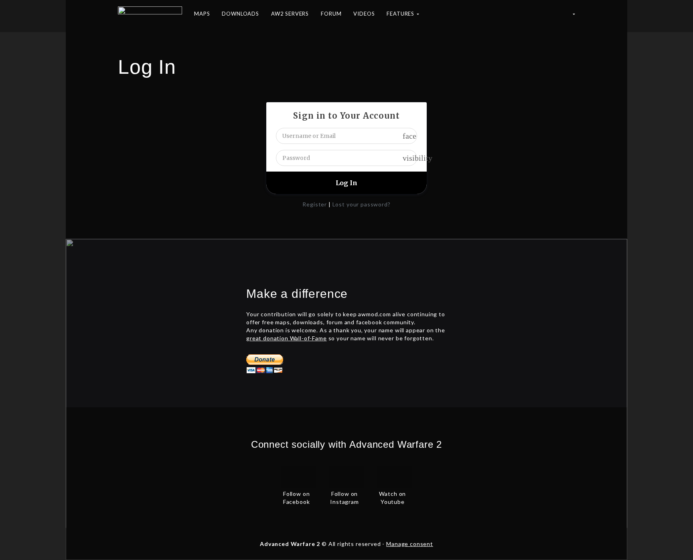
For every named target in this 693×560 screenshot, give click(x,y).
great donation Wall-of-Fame (286, 338)
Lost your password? (361, 204)
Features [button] (401, 13)
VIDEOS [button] (364, 13)
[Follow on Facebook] (298, 476)
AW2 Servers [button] (290, 13)
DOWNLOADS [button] (240, 13)
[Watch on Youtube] (394, 476)
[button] (573, 16)
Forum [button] (331, 13)
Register (314, 204)
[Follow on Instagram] (346, 476)
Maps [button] (202, 13)
